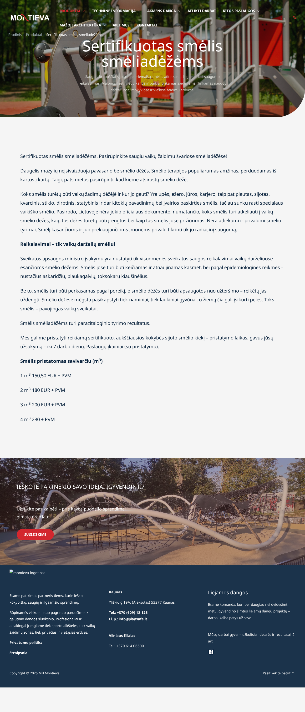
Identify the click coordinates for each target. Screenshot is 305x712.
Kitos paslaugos (239, 10)
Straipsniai (19, 652)
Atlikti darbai (202, 10)
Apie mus (121, 25)
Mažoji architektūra (80, 25)
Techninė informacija (114, 10)
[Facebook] (211, 652)
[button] (82, 10)
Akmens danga (161, 10)
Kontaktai (147, 25)
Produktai (70, 10)
